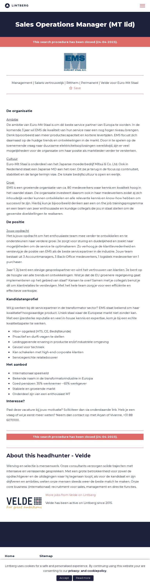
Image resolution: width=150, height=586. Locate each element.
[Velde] (24, 502)
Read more (83, 577)
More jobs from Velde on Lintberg (71, 495)
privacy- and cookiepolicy (87, 571)
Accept (64, 577)
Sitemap (46, 556)
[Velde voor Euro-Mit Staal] (75, 74)
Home (9, 556)
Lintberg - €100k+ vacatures (16, 5)
